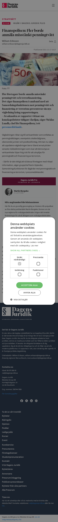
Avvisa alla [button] (29, 292)
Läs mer (34, 245)
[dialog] (29, 261)
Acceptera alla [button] (29, 285)
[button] (29, 250)
